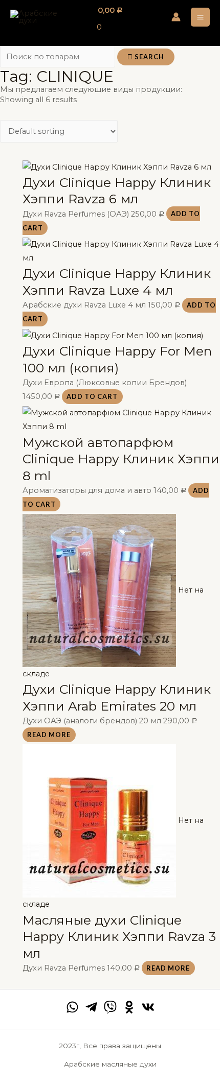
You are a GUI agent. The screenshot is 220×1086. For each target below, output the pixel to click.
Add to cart (92, 396)
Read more (49, 734)
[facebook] (72, 1007)
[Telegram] (91, 1007)
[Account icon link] (176, 16)
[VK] (148, 1007)
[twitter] (110, 1007)
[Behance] (129, 1007)
